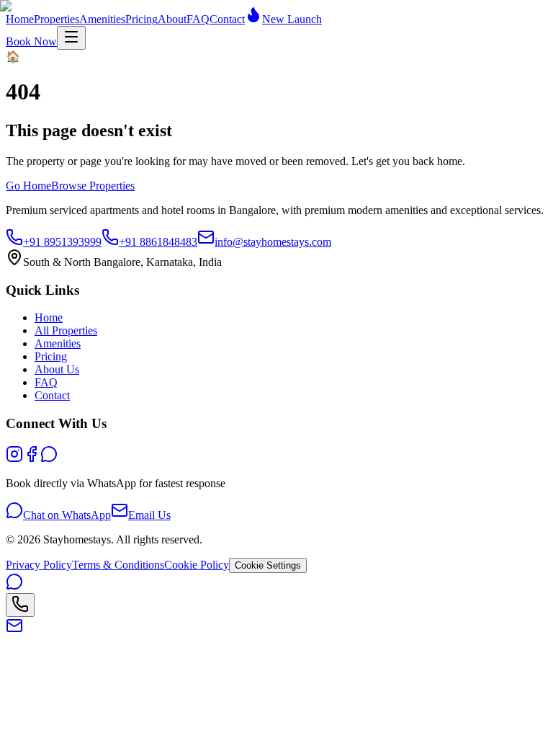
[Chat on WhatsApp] (14, 650)
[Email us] (14, 694)
